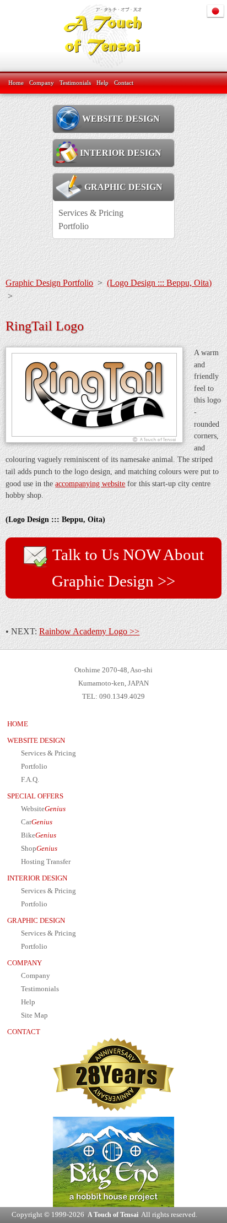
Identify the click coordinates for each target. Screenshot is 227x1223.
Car (36, 822)
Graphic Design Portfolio (49, 282)
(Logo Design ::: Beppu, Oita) (159, 282)
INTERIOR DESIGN (120, 152)
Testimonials (75, 82)
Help (102, 82)
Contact (123, 82)
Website (43, 809)
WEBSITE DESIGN (121, 118)
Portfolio (73, 226)
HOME (17, 724)
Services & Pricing (90, 213)
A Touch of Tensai (113, 1214)
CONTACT (23, 1032)
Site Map (34, 1015)
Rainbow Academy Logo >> (89, 631)
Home (16, 82)
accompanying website (90, 483)
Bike (38, 835)
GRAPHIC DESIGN (122, 187)
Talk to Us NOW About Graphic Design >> (126, 568)
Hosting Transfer (46, 862)
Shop (39, 848)
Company (41, 82)
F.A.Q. (30, 780)
